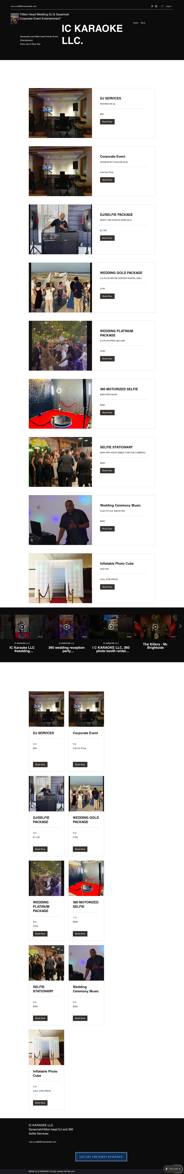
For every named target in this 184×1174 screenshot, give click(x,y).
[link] (123, 98)
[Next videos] (180, 626)
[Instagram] (156, 6)
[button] (107, 121)
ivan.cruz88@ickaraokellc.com (24, 6)
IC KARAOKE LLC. (41, 1125)
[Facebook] (152, 6)
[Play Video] (22, 627)
